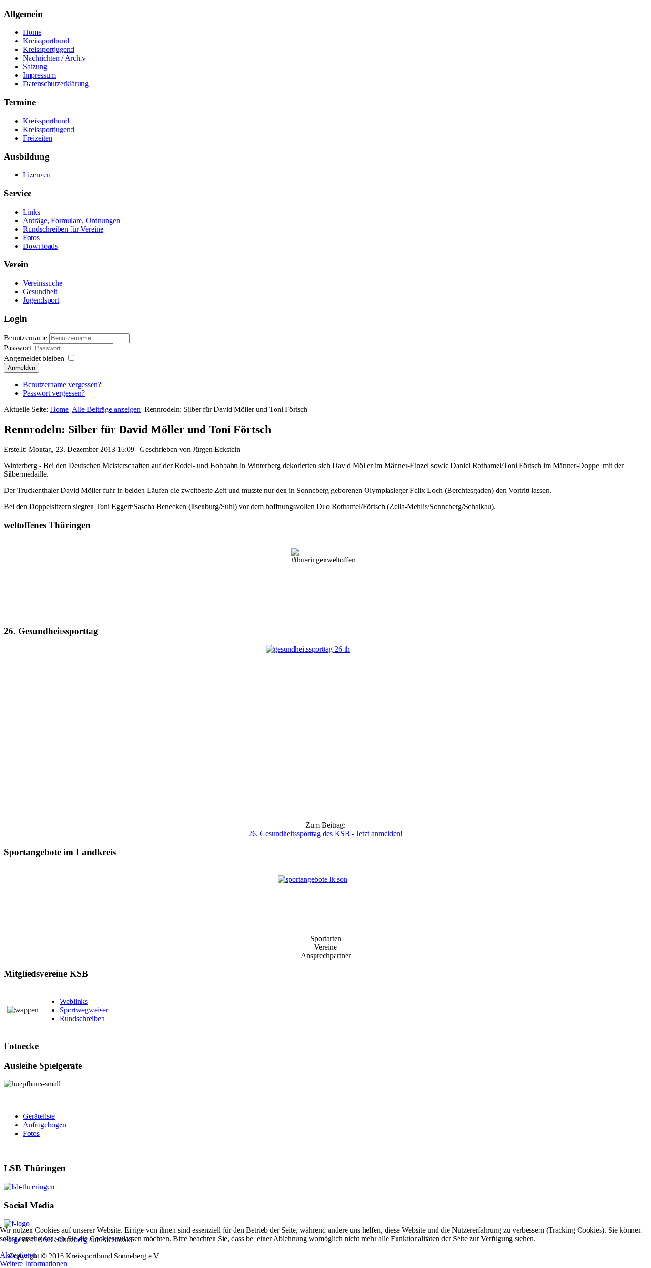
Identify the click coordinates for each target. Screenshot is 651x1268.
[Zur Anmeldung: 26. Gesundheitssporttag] (325, 729)
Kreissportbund (46, 41)
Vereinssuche (42, 283)
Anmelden (21, 367)
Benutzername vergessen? (62, 384)
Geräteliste (39, 1116)
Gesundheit (40, 291)
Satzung (35, 66)
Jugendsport (41, 300)
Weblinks (74, 1001)
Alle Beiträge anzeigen (106, 409)
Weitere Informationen (33, 1263)
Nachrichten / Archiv (54, 58)
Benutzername (25, 338)
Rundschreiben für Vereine (63, 229)
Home (32, 32)
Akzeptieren (18, 1255)
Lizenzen (37, 175)
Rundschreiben (82, 1018)
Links (31, 212)
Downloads (40, 246)
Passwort (18, 348)
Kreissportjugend (48, 49)
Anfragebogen (44, 1125)
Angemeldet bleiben (34, 358)
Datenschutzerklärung (56, 84)
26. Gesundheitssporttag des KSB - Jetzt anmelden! (325, 833)
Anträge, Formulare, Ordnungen (71, 220)
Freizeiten (37, 138)
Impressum (39, 75)
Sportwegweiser (84, 1010)
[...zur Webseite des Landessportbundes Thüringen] (325, 1187)
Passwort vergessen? (54, 393)
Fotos (31, 238)
